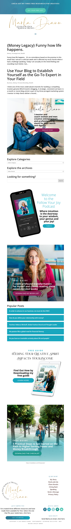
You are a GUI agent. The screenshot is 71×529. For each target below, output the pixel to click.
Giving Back (53, 487)
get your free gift (35, 10)
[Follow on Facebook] (45, 509)
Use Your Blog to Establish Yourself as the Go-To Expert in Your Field (34, 74)
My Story (53, 479)
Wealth (23, 53)
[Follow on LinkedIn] (61, 509)
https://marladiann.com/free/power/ (35, 463)
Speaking (53, 489)
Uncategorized (16, 53)
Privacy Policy (53, 494)
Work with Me (53, 482)
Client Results (53, 484)
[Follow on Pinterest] (57, 509)
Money (9, 53)
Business (9, 83)
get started (17, 518)
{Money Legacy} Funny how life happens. (34, 47)
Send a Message (53, 492)
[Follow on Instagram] (49, 509)
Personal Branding (23, 83)
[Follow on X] (53, 509)
